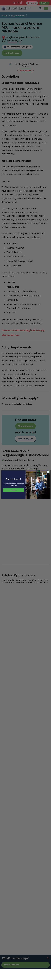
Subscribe (13, 490)
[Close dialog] (48, 472)
